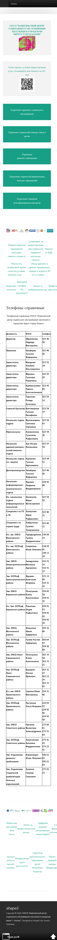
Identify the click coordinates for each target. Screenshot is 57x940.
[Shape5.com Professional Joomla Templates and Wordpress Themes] (12, 908)
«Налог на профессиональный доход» (26, 829)
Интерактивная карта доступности (22, 862)
